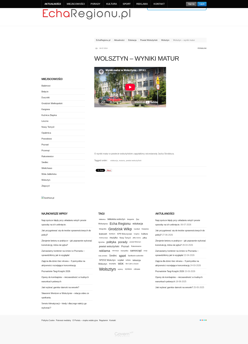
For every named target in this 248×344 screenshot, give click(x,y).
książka (136, 234)
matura (122, 161)
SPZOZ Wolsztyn (107, 260)
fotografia (102, 229)
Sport (126, 4)
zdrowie (137, 269)
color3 (204, 320)
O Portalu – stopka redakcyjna (85, 320)
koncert (103, 233)
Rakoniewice (47, 156)
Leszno (44, 121)
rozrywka (124, 251)
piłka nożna (137, 238)
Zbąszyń (45, 186)
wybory (120, 269)
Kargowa (45, 109)
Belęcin (44, 91)
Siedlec (44, 162)
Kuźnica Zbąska (49, 115)
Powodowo (46, 138)
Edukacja (132, 40)
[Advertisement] (150, 128)
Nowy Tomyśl (47, 127)
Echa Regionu (120, 224)
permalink (202, 48)
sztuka (128, 260)
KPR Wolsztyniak (124, 234)
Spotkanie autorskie (135, 256)
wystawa (128, 269)
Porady (95, 4)
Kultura (111, 4)
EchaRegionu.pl (103, 40)
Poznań (45, 144)
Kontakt (159, 4)
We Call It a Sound (132, 264)
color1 (200, 320)
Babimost (45, 85)
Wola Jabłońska (48, 174)
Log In (201, 4)
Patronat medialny (63, 320)
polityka (111, 242)
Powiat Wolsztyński (148, 40)
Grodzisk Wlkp (120, 229)
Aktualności (52, 4)
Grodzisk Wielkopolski (51, 103)
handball (137, 229)
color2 (202, 320)
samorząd (136, 250)
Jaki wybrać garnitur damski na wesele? (60, 287)
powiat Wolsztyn (135, 242)
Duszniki (45, 97)
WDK (121, 263)
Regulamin (103, 320)
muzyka (114, 237)
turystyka (112, 264)
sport (122, 256)
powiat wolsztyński (133, 161)
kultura (144, 234)
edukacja (114, 161)
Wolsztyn (165, 40)
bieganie (130, 219)
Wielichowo (46, 168)
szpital (121, 260)
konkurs (112, 234)
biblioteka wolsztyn (116, 219)
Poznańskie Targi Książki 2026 (55, 271)
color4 (206, 320)
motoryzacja (103, 238)
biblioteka (102, 219)
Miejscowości (76, 4)
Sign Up (191, 4)
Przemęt (45, 150)
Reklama (142, 4)
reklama (104, 250)
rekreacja (115, 251)
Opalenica (46, 133)
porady (123, 242)
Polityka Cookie (48, 320)
